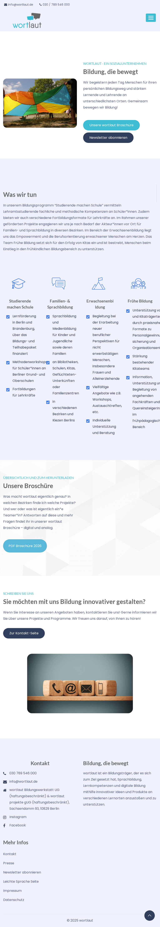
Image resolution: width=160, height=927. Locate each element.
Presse (8, 863)
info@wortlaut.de (20, 4)
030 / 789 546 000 (56, 4)
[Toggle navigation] (151, 18)
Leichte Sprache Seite (21, 881)
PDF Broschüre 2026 (25, 545)
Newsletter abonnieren (22, 872)
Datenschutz (13, 899)
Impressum (12, 890)
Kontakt (9, 854)
